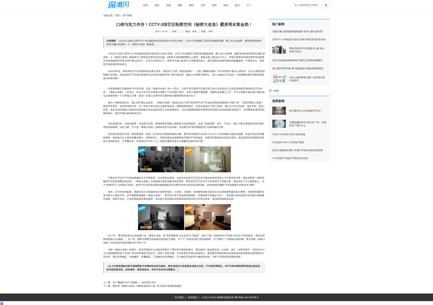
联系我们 (193, 297)
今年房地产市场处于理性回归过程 (290, 158)
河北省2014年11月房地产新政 (288, 142)
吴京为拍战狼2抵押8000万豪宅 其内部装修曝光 (297, 60)
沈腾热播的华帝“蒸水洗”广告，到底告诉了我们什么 (307, 123)
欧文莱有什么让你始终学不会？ (305, 110)
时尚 (214, 5)
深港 (168, 5)
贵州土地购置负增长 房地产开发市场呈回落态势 (297, 150)
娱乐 (237, 5)
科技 (226, 5)
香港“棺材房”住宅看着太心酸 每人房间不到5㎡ (307, 49)
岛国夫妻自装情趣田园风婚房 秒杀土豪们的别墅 (297, 31)
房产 (249, 5)
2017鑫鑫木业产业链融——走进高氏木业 (134, 282)
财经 (191, 5)
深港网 (220, 297)
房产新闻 (127, 15)
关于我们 (179, 297)
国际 (180, 5)
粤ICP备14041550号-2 (246, 297)
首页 (145, 5)
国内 (157, 5)
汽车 (203, 5)
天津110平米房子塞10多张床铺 (288, 134)
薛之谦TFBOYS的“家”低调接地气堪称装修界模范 (297, 68)
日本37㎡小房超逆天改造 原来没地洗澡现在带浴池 (298, 39)
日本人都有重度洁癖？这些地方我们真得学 (307, 79)
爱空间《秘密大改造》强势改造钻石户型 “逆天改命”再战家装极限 (147, 285)
